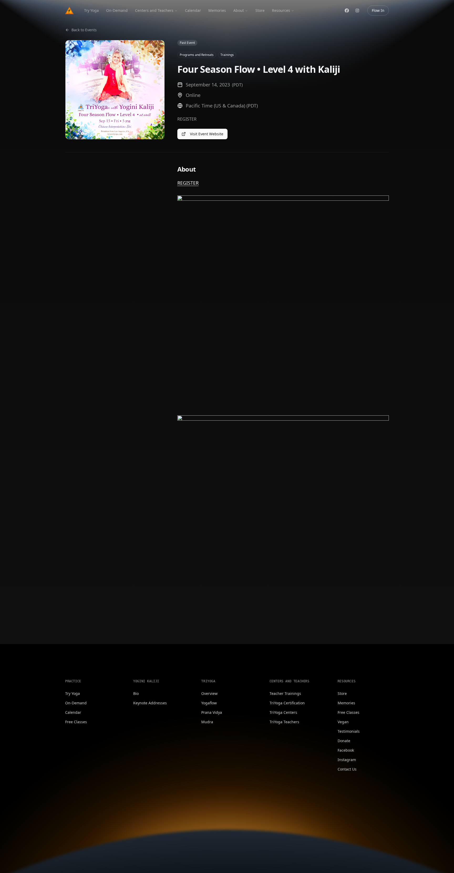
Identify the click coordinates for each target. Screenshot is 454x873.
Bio (136, 693)
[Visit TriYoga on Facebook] (347, 10)
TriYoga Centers (283, 712)
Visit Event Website (206, 133)
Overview (209, 693)
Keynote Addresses (150, 702)
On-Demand (117, 10)
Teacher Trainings (285, 693)
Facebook (346, 750)
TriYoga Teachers (284, 721)
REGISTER (188, 183)
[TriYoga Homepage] (69, 10)
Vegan (343, 721)
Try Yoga (91, 10)
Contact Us (347, 769)
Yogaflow (209, 702)
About (238, 10)
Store (260, 10)
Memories (217, 10)
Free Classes (76, 721)
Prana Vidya (211, 712)
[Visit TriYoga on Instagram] (357, 10)
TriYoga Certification (287, 702)
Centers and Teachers (154, 10)
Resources (281, 10)
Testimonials (349, 731)
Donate (344, 740)
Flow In (378, 10)
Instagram (347, 759)
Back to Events (84, 29)
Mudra (207, 721)
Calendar (193, 10)
